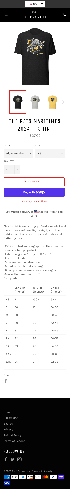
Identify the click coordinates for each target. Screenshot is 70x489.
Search (8, 423)
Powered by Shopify (42, 471)
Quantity (9, 161)
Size (37, 145)
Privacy (8, 429)
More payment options (34, 201)
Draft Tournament (35, 14)
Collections (11, 417)
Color (7, 145)
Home (7, 412)
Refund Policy (12, 435)
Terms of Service (14, 441)
